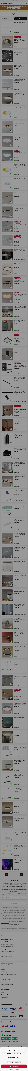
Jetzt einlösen (14, 1066)
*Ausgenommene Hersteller (14, 1069)
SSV (14, 1062)
